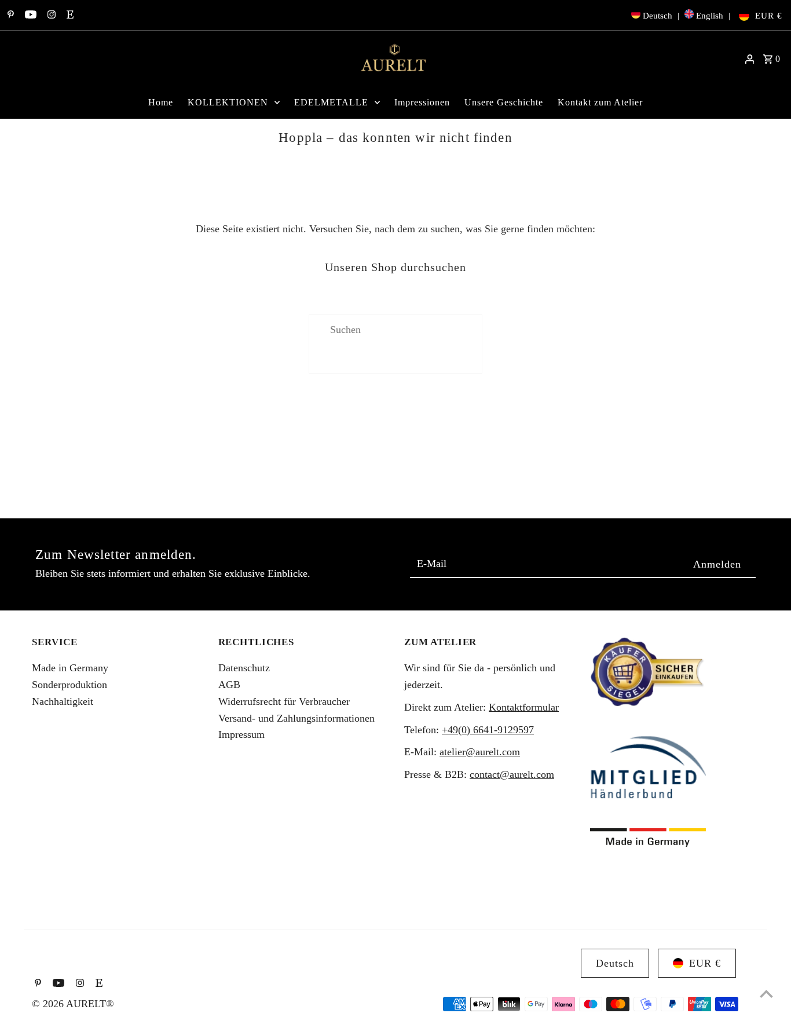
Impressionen (422, 102)
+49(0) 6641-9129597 (488, 730)
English (710, 15)
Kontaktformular (524, 707)
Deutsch (657, 15)
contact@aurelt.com (512, 774)
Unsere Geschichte (503, 102)
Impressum (241, 734)
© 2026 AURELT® (73, 1004)
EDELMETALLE (331, 102)
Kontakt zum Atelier (600, 102)
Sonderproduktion (69, 684)
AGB (229, 684)
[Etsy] (69, 15)
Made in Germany (70, 668)
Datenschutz (244, 668)
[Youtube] (29, 15)
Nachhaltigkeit (62, 701)
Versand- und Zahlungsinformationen (296, 718)
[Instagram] (50, 15)
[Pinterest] (9, 15)
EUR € (768, 15)
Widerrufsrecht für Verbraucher (284, 701)
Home (160, 102)
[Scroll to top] (766, 994)
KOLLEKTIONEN (228, 102)
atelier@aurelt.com (480, 752)
